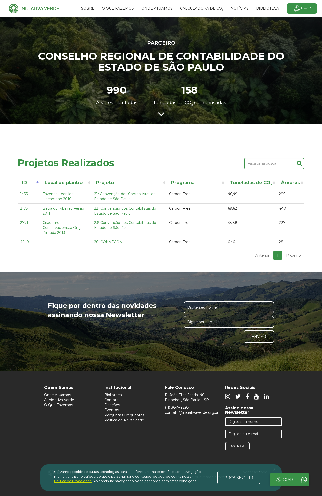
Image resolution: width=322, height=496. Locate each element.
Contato (111, 400)
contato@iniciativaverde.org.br (191, 412)
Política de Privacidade (124, 420)
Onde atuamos (157, 8)
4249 (24, 242)
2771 (24, 222)
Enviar (259, 336)
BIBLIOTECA (267, 8)
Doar (306, 8)
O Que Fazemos (58, 405)
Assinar (237, 446)
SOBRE (87, 8)
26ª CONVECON (108, 242)
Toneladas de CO (251, 183)
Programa (183, 182)
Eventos (111, 410)
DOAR (287, 479)
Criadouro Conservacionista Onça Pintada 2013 (63, 227)
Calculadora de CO (201, 9)
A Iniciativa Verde (59, 400)
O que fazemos (118, 8)
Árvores (290, 182)
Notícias (240, 8)
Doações (112, 405)
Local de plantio (64, 182)
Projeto (105, 182)
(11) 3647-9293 (177, 407)
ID (24, 182)
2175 (24, 208)
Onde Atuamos (57, 395)
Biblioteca (113, 395)
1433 (24, 194)
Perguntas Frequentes (124, 415)
